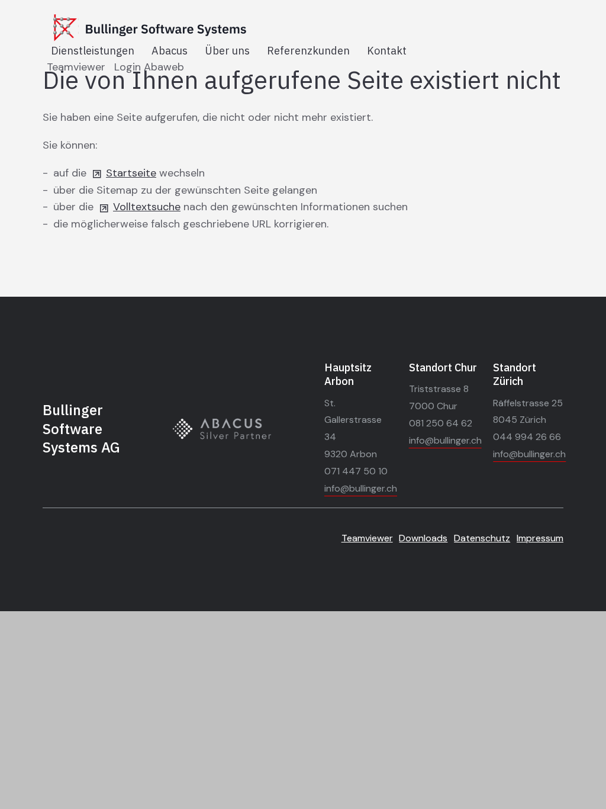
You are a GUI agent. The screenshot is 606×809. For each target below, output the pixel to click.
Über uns (227, 50)
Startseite (131, 173)
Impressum (540, 538)
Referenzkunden (308, 50)
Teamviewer (76, 67)
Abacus (170, 50)
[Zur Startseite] (184, 28)
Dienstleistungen (92, 50)
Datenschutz (482, 538)
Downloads (423, 538)
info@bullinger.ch (360, 488)
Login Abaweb (149, 67)
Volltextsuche (146, 207)
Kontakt (387, 50)
